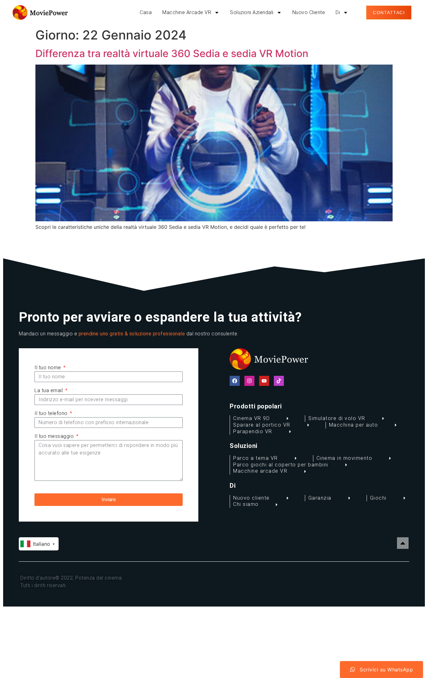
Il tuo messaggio (54, 436)
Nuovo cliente (308, 12)
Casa (146, 12)
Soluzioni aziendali (252, 12)
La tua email (49, 390)
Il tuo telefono (51, 413)
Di (338, 12)
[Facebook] (235, 381)
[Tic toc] (279, 381)
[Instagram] (249, 381)
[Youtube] (264, 381)
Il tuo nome (48, 368)
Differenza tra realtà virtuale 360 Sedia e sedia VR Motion (171, 53)
